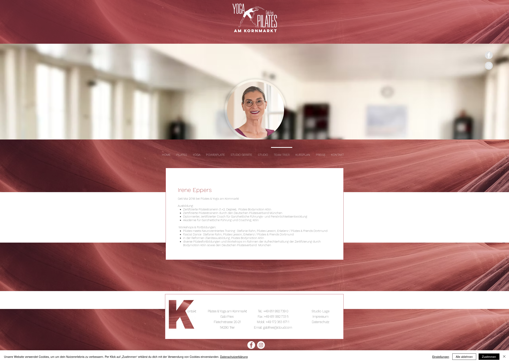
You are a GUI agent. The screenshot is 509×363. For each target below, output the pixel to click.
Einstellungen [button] (440, 357)
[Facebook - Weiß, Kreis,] (251, 345)
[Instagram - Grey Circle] (489, 66)
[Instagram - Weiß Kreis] (261, 345)
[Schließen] (504, 356)
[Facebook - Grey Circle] (489, 55)
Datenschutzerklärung (234, 357)
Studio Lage (320, 311)
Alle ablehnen (464, 357)
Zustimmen (489, 357)
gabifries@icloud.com (277, 327)
